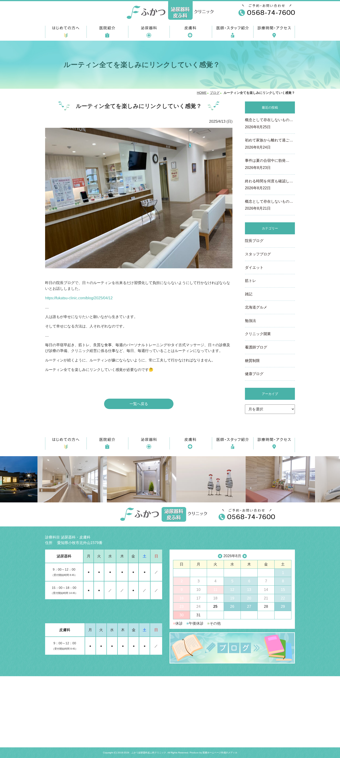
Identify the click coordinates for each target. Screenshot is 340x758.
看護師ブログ (256, 347)
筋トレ (250, 281)
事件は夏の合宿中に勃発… (267, 164)
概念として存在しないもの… (269, 123)
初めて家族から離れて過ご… (269, 143)
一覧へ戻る (139, 404)
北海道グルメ (256, 307)
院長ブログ (254, 241)
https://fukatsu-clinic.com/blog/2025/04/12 (79, 298)
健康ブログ (254, 374)
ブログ (214, 93)
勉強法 (250, 321)
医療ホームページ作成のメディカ (220, 752)
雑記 (248, 294)
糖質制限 (252, 361)
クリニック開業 (258, 334)
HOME (202, 93)
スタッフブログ (258, 254)
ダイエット (254, 267)
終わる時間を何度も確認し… (269, 184)
